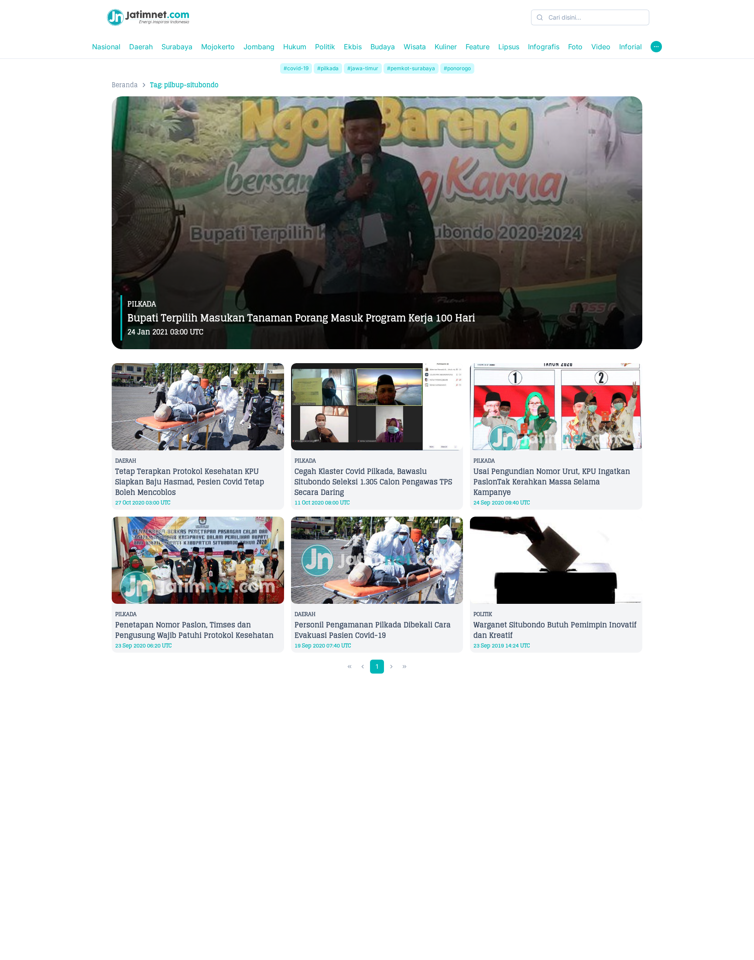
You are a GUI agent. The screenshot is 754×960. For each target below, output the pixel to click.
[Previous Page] (362, 666)
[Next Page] (391, 666)
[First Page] (349, 666)
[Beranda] (148, 17)
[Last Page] (404, 666)
